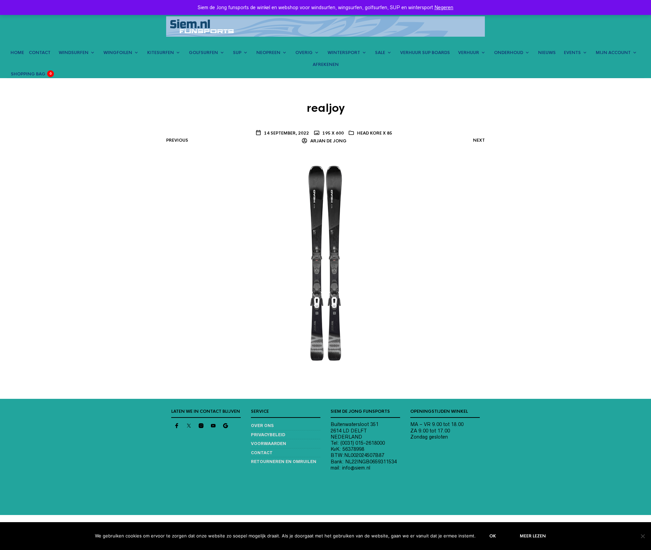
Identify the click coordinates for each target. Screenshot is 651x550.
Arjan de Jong (328, 141)
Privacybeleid (268, 434)
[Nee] (642, 536)
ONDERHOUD (508, 52)
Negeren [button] (443, 7)
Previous (177, 140)
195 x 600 (332, 133)
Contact (262, 452)
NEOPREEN (268, 52)
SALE (380, 52)
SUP (237, 52)
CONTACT (40, 52)
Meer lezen (533, 536)
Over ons (262, 425)
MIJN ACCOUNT (613, 52)
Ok (492, 536)
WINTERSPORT (344, 52)
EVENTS (572, 52)
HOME (17, 52)
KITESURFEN (160, 52)
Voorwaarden (268, 443)
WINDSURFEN (73, 52)
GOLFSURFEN (203, 52)
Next (479, 140)
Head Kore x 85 (374, 133)
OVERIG (304, 52)
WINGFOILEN (117, 52)
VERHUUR (468, 52)
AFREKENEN (326, 64)
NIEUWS (547, 52)
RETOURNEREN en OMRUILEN (283, 461)
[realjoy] (326, 262)
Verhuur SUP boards (425, 52)
